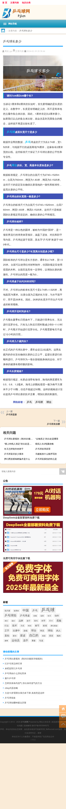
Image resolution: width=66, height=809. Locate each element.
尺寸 (51, 620)
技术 (14, 625)
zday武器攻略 (11, 687)
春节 (37, 625)
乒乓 (28, 142)
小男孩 (33, 739)
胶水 (15, 635)
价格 (35, 615)
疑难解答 (27, 725)
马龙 (41, 640)
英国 (43, 635)
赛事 (6, 640)
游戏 (25, 630)
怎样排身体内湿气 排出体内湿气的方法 (23, 683)
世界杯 (16, 610)
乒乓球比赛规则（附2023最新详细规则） (19, 438)
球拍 (50, 630)
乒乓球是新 (11, 414)
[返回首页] (62, 708)
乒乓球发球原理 (42, 448)
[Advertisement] (33, 776)
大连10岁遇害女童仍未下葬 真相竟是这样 (24, 692)
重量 (33, 640)
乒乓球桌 (25, 615)
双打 (13, 621)
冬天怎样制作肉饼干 (13, 448)
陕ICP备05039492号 (40, 725)
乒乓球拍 (10, 615)
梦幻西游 (54, 626)
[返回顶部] (62, 723)
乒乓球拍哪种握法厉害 (15, 702)
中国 (26, 610)
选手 (25, 640)
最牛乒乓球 (10, 678)
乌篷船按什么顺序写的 (46, 453)
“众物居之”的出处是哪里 (46, 438)
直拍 (7, 635)
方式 (22, 625)
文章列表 (14, 2)
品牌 (21, 620)
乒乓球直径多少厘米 (13, 453)
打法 (7, 625)
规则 (58, 635)
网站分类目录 (44, 721)
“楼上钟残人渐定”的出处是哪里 (19, 443)
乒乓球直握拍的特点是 (46, 458)
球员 (42, 630)
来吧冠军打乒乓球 (13, 668)
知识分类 (26, 2)
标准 (45, 625)
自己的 (33, 635)
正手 (7, 630)
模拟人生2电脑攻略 (44, 443)
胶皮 (22, 635)
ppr (11, 51)
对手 (43, 620)
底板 (58, 620)
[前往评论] (62, 716)
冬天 (49, 615)
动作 (57, 615)
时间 (29, 625)
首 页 (4, 2)
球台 (14, 165)
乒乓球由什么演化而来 (15, 673)
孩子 (28, 620)
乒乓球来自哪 (53, 423)
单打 (6, 620)
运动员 (15, 640)
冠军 (42, 616)
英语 (51, 635)
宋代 (36, 620)
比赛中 (16, 630)
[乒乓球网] (33, 12)
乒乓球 (11, 132)
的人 (58, 630)
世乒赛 (7, 610)
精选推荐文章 (57, 721)
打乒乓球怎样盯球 (13, 663)
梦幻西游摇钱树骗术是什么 (17, 458)
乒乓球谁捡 (10, 697)
